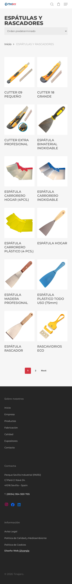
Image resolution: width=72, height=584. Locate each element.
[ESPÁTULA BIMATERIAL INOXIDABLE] (52, 119)
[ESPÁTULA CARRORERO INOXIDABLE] (52, 171)
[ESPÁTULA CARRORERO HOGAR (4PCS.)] (19, 171)
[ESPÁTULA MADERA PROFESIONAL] (19, 274)
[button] (66, 4)
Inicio (7, 44)
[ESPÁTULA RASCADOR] (19, 326)
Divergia (24, 550)
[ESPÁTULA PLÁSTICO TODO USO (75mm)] (52, 274)
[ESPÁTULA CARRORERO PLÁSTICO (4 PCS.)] (19, 223)
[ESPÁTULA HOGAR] (52, 223)
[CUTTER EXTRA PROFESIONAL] (19, 119)
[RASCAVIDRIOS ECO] (52, 326)
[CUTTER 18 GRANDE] (52, 72)
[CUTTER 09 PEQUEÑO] (19, 72)
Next (43, 370)
